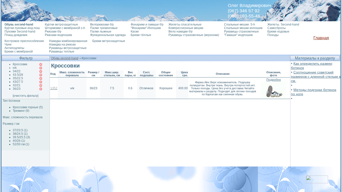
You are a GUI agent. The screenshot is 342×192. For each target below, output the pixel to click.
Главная (321, 38)
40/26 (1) (19, 140)
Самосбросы (276, 28)
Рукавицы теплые (61, 51)
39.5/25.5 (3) (21, 137)
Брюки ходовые (278, 31)
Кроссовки (20, 64)
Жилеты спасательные (185, 24)
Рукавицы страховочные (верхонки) (193, 35)
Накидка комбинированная (68, 41)
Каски (135, 31)
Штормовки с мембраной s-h (65, 28)
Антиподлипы (14, 48)
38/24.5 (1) (20, 134)
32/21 (17, 85)
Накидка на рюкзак (62, 44)
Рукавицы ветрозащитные (68, 48)
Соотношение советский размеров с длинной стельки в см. (316, 76)
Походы (273, 35)
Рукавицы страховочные (241, 31)
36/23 (17, 88)
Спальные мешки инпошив (243, 28)
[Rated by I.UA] (317, 182)
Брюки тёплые (141, 35)
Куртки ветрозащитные (61, 24)
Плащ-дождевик (16, 35)
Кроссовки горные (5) (28, 107)
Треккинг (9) (21, 110)
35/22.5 (18, 78)
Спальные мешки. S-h (239, 24)
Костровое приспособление (24, 41)
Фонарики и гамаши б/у (147, 24)
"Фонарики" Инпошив (146, 28)
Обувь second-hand (64, 58)
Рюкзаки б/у (53, 31)
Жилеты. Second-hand (283, 24)
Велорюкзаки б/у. (102, 24)
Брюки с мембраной (19, 51)
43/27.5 (18, 82)
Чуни (8, 44)
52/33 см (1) (21, 144)
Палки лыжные (100, 31)
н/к (15, 68)
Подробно (273, 80)
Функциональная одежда (108, 35)
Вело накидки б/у (180, 31)
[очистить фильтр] (25, 96)
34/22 (17, 71)
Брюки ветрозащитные (108, 41)
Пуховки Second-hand (20, 31)
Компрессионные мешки (185, 28)
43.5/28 (18, 74)
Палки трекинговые (104, 28)
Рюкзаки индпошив (58, 35)
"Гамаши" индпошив (238, 35)
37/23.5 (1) (20, 130)
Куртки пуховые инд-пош (22, 28)
